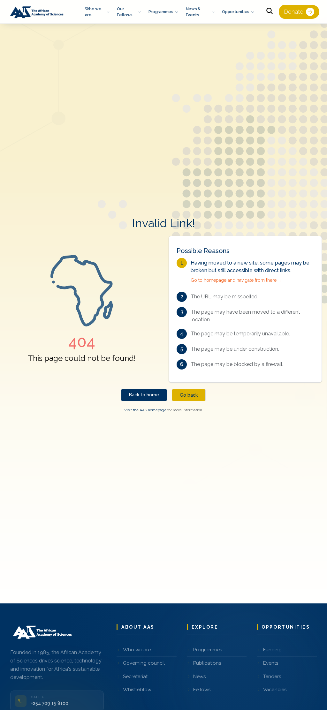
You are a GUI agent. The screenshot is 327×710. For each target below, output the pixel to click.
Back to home (144, 394)
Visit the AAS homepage (145, 410)
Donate (293, 11)
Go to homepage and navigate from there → (236, 280)
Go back (189, 395)
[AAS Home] (38, 12)
